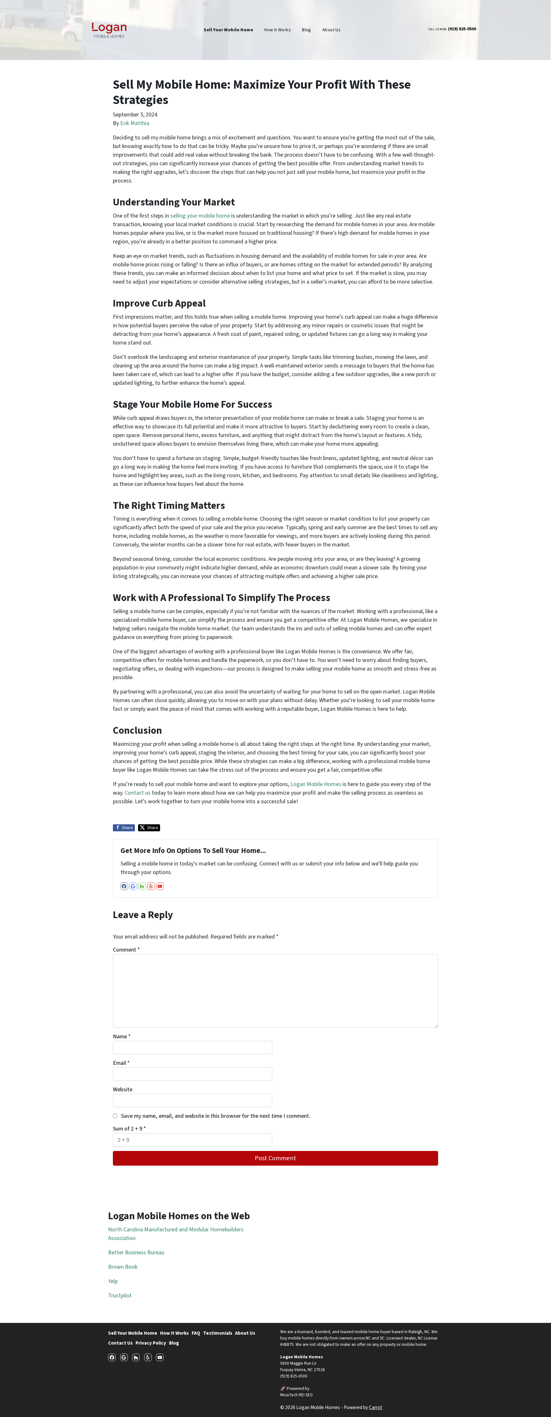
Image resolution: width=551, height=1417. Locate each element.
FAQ (196, 1333)
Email (121, 1063)
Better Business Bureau (136, 1253)
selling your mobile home (200, 216)
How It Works (277, 30)
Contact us (138, 793)
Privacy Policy (151, 1343)
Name (122, 1037)
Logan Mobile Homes (315, 784)
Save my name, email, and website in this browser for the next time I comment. (215, 1116)
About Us (331, 30)
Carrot (375, 1407)
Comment (126, 950)
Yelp (113, 1281)
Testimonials (217, 1333)
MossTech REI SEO (296, 1395)
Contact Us (120, 1343)
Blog (306, 30)
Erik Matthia (134, 123)
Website (122, 1090)
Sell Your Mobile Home (132, 1333)
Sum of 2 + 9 (129, 1129)
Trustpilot (120, 1296)
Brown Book (122, 1267)
